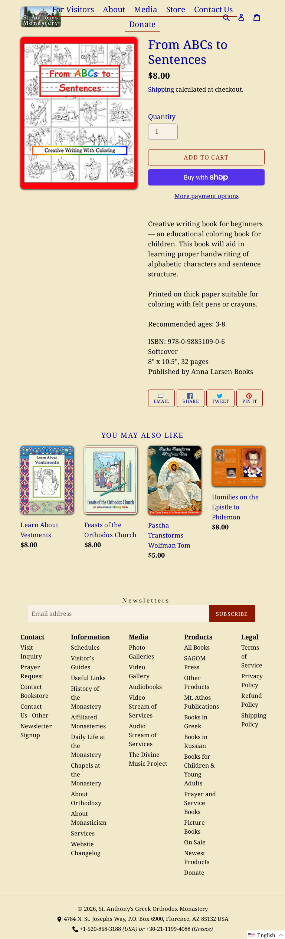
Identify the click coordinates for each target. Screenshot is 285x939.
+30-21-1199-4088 (168, 928)
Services (83, 833)
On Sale (195, 842)
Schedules (85, 647)
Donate (194, 873)
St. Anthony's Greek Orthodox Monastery (153, 908)
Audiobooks (145, 687)
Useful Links (88, 678)
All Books (197, 647)
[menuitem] (73, 9)
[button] (266, 934)
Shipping (161, 89)
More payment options (206, 196)
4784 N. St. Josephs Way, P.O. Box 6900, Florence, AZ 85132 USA (146, 918)
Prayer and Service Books (200, 803)
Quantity (162, 116)
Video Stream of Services (143, 706)
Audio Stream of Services (143, 735)
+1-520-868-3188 (100, 928)
